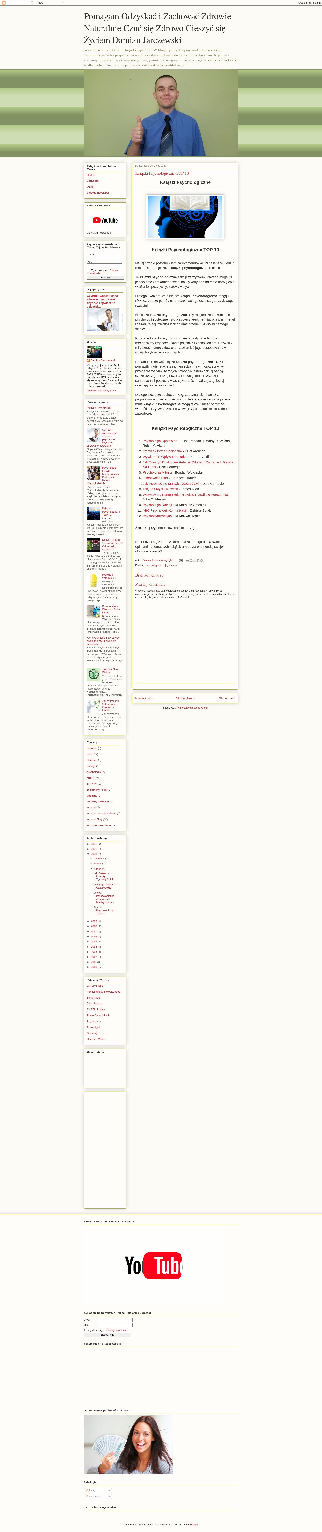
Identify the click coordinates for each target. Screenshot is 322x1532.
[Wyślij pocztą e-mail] (187, 560)
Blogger (194, 1524)
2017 (94, 931)
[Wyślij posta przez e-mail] (180, 560)
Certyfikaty (93, 180)
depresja (92, 748)
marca (98, 863)
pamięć (91, 766)
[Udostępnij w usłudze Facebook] (198, 560)
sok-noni (92, 783)
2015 (94, 941)
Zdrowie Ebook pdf (98, 192)
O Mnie (91, 174)
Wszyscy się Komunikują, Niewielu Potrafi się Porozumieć (186, 494)
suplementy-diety (97, 789)
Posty (91, 1490)
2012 (94, 956)
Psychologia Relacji (157, 505)
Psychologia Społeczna (160, 441)
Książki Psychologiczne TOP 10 (111, 511)
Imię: (90, 261)
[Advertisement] (102, 1149)
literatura (92, 760)
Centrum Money (96, 1039)
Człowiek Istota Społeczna (162, 451)
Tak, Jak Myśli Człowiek (160, 489)
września (99, 858)
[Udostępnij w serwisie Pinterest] (201, 560)
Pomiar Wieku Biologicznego (103, 991)
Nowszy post (143, 698)
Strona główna (185, 698)
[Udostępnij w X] (194, 560)
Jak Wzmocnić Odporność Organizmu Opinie (110, 705)
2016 (94, 936)
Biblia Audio (93, 997)
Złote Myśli (93, 1027)
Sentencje (93, 1033)
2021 (94, 849)
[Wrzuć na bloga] (191, 560)
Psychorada (94, 1021)
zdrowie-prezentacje (99, 825)
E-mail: (91, 254)
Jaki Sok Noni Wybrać (110, 671)
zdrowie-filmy (94, 819)
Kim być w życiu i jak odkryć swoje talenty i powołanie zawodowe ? (103, 641)
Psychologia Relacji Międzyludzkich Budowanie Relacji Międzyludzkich (103, 475)
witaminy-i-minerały (98, 801)
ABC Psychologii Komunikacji (165, 510)
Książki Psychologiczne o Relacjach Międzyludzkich (103, 897)
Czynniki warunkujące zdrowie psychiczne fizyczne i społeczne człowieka (102, 301)
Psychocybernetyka (157, 516)
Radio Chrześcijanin (98, 1015)
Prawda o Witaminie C (109, 576)
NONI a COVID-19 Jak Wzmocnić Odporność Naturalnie (112, 544)
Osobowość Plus (155, 478)
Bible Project (94, 1003)
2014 (94, 946)
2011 (94, 962)
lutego (98, 868)
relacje (163, 565)
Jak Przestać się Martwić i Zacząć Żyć (171, 483)
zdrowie (173, 565)
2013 (94, 951)
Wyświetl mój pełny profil (101, 390)
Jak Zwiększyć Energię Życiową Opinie (103, 876)
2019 (94, 921)
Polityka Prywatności (99, 407)
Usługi (90, 186)
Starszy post (227, 698)
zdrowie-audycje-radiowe (101, 813)
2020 (94, 854)
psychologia (152, 565)
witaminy (92, 795)
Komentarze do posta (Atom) (192, 707)
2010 (94, 967)
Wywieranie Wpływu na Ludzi (164, 457)
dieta (90, 754)
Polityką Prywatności (116, 1330)
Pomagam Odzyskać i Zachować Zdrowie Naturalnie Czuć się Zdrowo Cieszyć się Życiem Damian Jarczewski (157, 28)
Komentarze (95, 1496)
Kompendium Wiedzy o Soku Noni (111, 609)
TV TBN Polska (96, 1009)
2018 (94, 926)
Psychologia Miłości (157, 472)
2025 (94, 843)
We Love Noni (95, 985)
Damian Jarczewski (103, 360)
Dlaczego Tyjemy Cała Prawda (103, 886)
